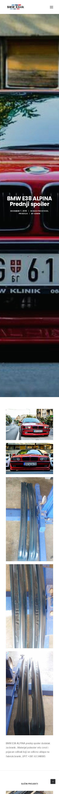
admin (37, 213)
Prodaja (23, 213)
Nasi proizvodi (40, 211)
